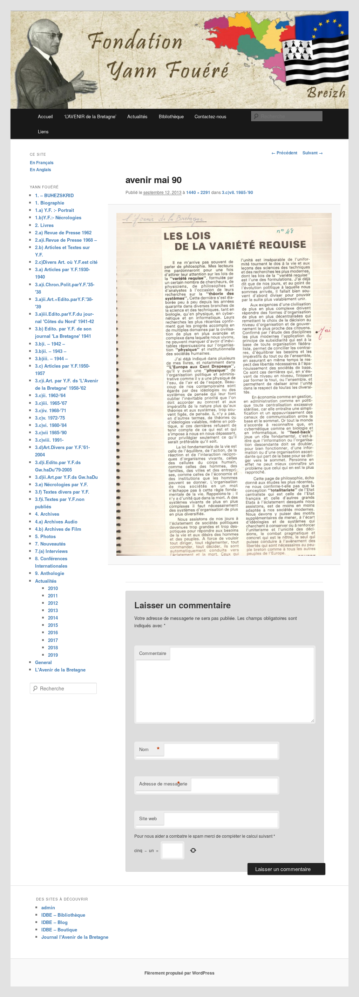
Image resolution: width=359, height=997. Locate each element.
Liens (43, 131)
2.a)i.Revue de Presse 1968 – (66, 239)
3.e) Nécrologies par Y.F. (61, 484)
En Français (42, 162)
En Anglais (40, 169)
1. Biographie (49, 202)
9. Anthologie (49, 573)
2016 (53, 632)
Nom (149, 749)
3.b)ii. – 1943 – (50, 351)
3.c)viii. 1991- (49, 439)
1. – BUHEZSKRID (54, 195)
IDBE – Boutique (59, 929)
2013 (53, 610)
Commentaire (152, 653)
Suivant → (313, 152)
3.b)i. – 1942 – (50, 343)
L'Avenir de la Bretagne (60, 669)
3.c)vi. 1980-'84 (51, 425)
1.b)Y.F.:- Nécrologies (58, 217)
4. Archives (47, 513)
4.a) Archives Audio (56, 521)
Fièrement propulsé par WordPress (179, 973)
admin (48, 907)
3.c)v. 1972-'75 (50, 417)
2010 (53, 588)
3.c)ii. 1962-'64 (50, 395)
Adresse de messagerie (163, 783)
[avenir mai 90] (224, 384)
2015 (53, 625)
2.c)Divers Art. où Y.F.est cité (66, 262)
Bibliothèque (171, 116)
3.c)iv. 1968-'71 (50, 410)
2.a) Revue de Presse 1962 (63, 232)
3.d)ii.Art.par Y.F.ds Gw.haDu (66, 477)
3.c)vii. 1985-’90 (237, 192)
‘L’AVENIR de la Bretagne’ (90, 116)
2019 (53, 654)
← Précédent (284, 152)
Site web (148, 818)
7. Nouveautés (50, 543)
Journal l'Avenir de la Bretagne (74, 937)
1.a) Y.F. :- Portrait (54, 210)
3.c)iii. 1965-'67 (51, 403)
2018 (53, 647)
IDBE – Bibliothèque (63, 914)
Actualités (137, 116)
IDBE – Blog (54, 922)
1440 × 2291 (198, 192)
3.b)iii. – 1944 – (51, 358)
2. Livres (44, 225)
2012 (53, 603)
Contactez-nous (210, 116)
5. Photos (45, 536)
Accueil (45, 116)
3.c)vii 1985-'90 (51, 432)
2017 (53, 640)
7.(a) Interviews (51, 551)
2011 (53, 595)
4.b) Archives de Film (58, 529)
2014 (53, 617)
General (43, 662)
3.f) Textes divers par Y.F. (62, 491)
